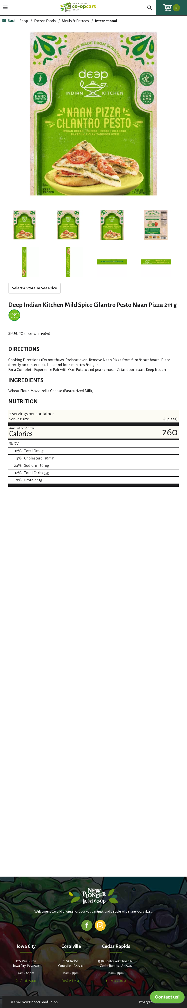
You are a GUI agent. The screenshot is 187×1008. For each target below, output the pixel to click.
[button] (24, 225)
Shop (23, 21)
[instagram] (100, 925)
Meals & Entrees (75, 21)
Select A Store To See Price (34, 288)
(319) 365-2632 (116, 980)
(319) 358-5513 (71, 980)
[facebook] (86, 925)
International (106, 21)
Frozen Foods (45, 21)
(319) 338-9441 (26, 980)
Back (11, 20)
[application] (167, 998)
